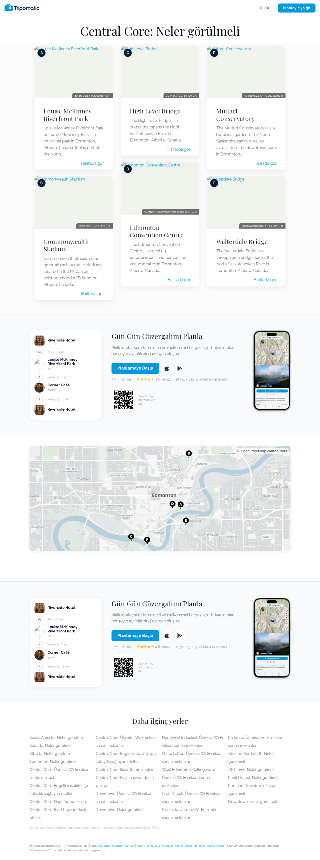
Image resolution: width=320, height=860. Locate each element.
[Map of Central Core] (160, 498)
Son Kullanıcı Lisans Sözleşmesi (158, 845)
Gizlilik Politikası (193, 845)
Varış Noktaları (100, 845)
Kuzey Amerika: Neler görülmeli (57, 737)
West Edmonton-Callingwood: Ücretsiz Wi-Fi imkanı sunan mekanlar (189, 777)
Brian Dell (81, 95)
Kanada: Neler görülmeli (51, 745)
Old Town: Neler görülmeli (251, 769)
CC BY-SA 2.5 (188, 95)
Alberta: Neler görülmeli (51, 753)
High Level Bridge (155, 111)
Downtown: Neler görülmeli (120, 809)
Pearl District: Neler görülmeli (253, 777)
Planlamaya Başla (135, 368)
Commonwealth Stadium (66, 245)
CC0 (194, 212)
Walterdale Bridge (242, 241)
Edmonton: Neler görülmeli (53, 761)
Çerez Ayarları (216, 845)
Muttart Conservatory (235, 114)
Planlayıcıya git (296, 8)
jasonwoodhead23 (254, 226)
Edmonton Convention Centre (157, 231)
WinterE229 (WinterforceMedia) (166, 212)
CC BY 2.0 (103, 226)
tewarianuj (86, 226)
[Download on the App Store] (166, 368)
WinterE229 (252, 95)
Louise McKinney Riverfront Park (67, 114)
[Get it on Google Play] (179, 368)
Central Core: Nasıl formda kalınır (59, 801)
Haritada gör (92, 163)
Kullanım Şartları (123, 845)
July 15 (171, 95)
